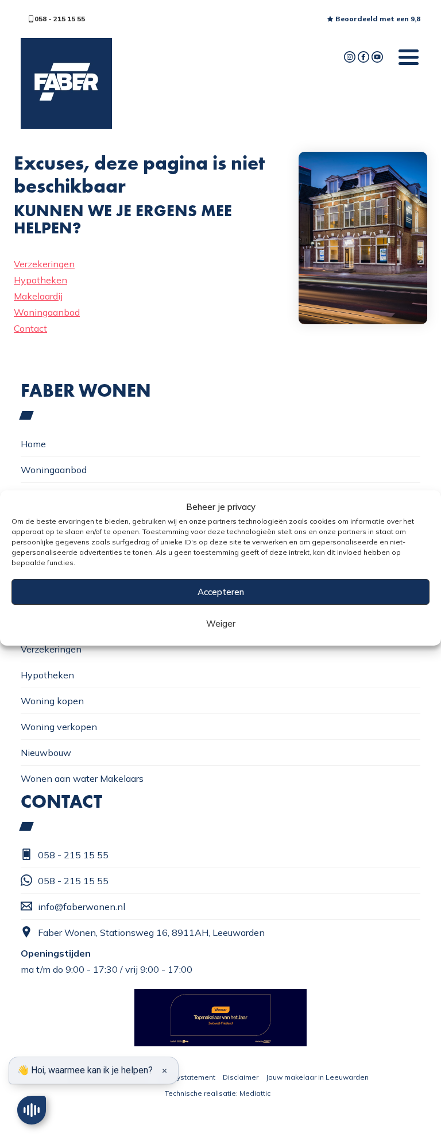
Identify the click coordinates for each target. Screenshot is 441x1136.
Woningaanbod (47, 312)
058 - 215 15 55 (59, 18)
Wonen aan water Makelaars (82, 778)
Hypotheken (40, 280)
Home (33, 444)
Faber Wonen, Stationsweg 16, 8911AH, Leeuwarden (151, 932)
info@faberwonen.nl (81, 906)
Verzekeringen (44, 264)
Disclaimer (240, 1077)
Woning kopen (52, 701)
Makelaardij (38, 296)
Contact (30, 328)
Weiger (220, 623)
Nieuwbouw (46, 752)
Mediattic (254, 1093)
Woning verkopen (59, 726)
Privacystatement (186, 1077)
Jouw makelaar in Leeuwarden (317, 1077)
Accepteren (221, 591)
